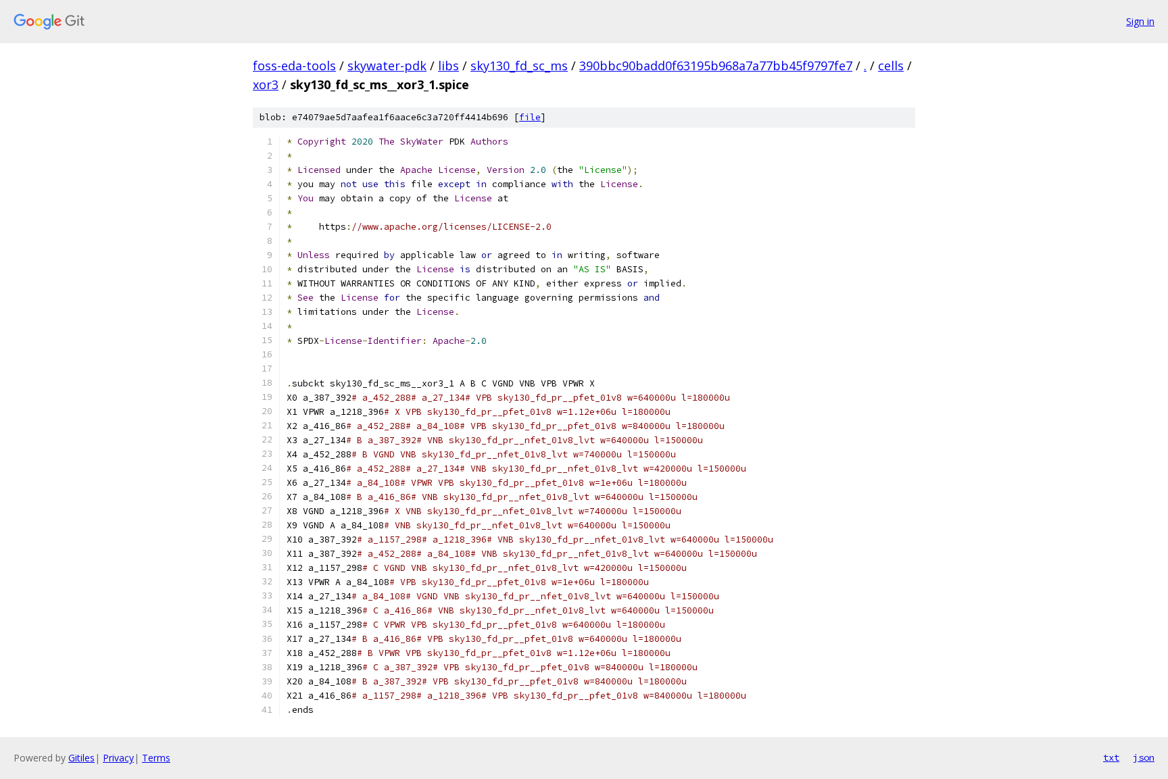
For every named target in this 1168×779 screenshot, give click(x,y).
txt (1111, 757)
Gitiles (81, 757)
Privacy (118, 757)
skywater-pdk (387, 65)
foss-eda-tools (294, 65)
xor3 (265, 84)
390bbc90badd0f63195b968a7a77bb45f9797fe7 (715, 65)
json (1143, 757)
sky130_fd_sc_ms (519, 65)
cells (891, 65)
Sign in (1140, 21)
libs (448, 65)
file (530, 117)
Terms (156, 757)
